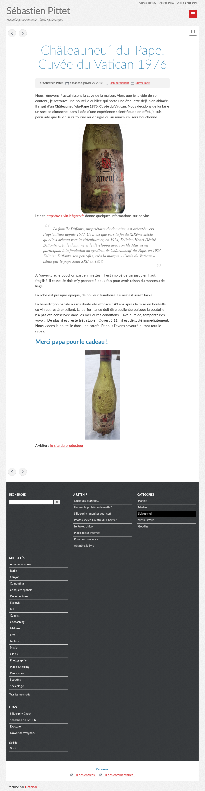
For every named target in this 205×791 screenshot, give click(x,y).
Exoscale (15, 726)
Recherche (17, 494)
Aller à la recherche (187, 3)
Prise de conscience (86, 539)
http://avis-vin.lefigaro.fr (65, 216)
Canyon (14, 577)
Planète (142, 501)
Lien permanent (119, 83)
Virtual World (146, 520)
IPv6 (12, 635)
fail (12, 609)
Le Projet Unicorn (84, 526)
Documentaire (19, 596)
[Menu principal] (193, 14)
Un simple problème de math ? (93, 507)
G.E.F (13, 748)
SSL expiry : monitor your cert (92, 513)
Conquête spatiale (21, 590)
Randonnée (17, 673)
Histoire (15, 628)
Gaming (14, 615)
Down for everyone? (22, 733)
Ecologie (15, 603)
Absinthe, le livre (84, 545)
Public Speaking (19, 667)
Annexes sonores (20, 564)
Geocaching (17, 622)
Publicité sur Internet (87, 533)
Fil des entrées (84, 775)
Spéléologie (17, 686)
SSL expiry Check (20, 714)
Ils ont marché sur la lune (23, 33)
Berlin (13, 571)
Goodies (143, 526)
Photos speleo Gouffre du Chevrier (95, 520)
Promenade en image (12, 33)
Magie (13, 647)
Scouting (15, 679)
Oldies (14, 654)
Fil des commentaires (118, 775)
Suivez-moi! (143, 83)
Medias (142, 507)
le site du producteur (66, 446)
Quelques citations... (86, 501)
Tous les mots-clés (19, 694)
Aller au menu (167, 3)
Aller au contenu (147, 3)
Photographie (18, 660)
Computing (17, 583)
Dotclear (31, 787)
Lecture (14, 641)
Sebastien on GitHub (23, 720)
